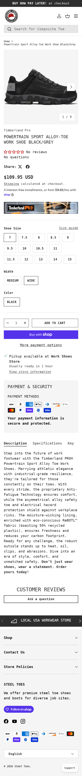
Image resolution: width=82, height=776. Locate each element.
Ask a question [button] (41, 599)
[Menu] (76, 16)
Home (7, 41)
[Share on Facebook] (27, 167)
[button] (67, 16)
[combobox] (41, 29)
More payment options (41, 345)
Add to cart (54, 323)
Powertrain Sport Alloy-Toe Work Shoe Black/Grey (40, 44)
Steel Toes (22, 766)
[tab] (15, 443)
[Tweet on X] (20, 167)
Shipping (11, 184)
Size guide (68, 228)
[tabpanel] (41, 512)
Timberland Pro (17, 130)
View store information (30, 372)
